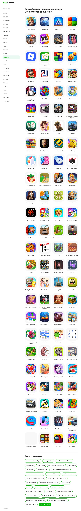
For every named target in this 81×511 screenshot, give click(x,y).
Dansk (5, 42)
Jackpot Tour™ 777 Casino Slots (57, 478)
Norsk (5, 39)
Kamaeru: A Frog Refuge (33, 461)
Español (5, 17)
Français (5, 24)
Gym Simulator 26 (31, 504)
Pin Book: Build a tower (53, 474)
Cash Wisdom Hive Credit (64, 491)
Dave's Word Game (42, 469)
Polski (5, 53)
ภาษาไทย (6, 72)
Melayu (5, 79)
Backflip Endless (48, 461)
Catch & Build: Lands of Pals (56, 465)
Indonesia (6, 75)
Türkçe (5, 86)
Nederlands (6, 31)
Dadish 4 (28, 487)
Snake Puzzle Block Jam (49, 496)
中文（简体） (7, 97)
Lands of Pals (72, 465)
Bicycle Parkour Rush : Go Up (67, 496)
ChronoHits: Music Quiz (41, 487)
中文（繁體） (7, 101)
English (5, 13)
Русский (6, 57)
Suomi (5, 46)
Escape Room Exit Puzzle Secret (35, 478)
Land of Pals (41, 465)
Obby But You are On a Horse (34, 474)
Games (8, 2)
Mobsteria (50, 491)
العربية (5, 61)
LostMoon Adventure (58, 487)
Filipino (5, 83)
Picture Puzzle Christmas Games (58, 500)
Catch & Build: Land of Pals (64, 461)
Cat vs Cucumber (31, 483)
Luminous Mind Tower (32, 496)
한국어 (5, 90)
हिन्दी (4, 64)
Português (6, 20)
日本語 (5, 94)
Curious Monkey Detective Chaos (35, 500)
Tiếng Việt (6, 68)
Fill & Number (66, 483)
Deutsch (5, 28)
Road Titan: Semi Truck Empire (34, 491)
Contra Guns (29, 469)
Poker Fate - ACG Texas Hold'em (49, 483)
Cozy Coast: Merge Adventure (60, 469)
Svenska (5, 35)
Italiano (5, 50)
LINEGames (6, 508)
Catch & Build (30, 465)
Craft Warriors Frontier (69, 474)
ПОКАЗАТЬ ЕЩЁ (45, 504)
